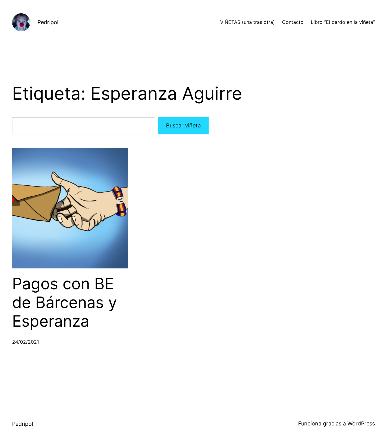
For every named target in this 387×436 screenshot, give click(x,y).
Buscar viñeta (183, 125)
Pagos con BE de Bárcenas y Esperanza (64, 302)
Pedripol (47, 22)
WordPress (361, 423)
